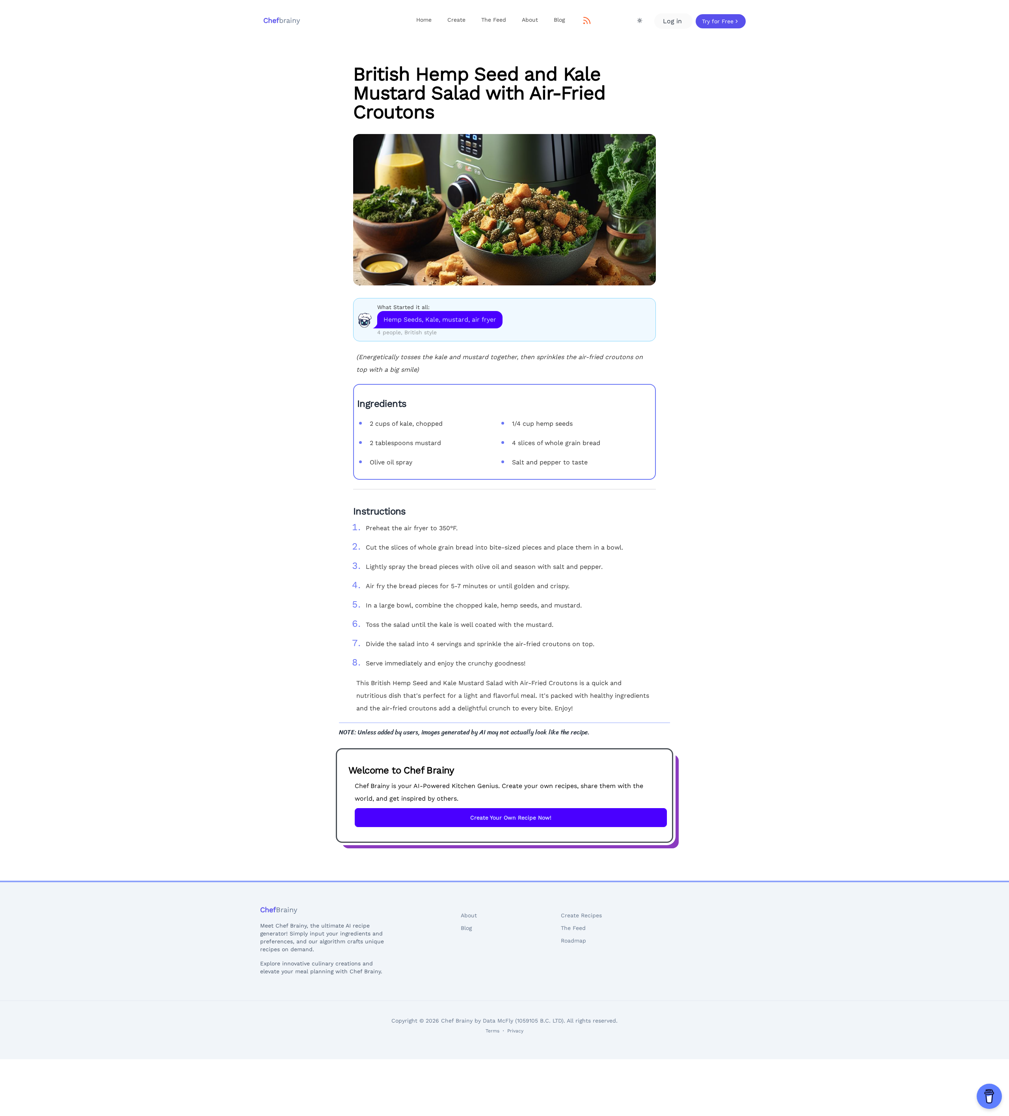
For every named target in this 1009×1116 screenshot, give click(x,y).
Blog (559, 20)
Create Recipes (581, 915)
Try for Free (717, 21)
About (530, 20)
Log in (673, 21)
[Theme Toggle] (639, 20)
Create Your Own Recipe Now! (510, 817)
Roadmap (573, 940)
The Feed (493, 20)
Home (424, 20)
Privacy (515, 1031)
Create (456, 20)
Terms (492, 1031)
